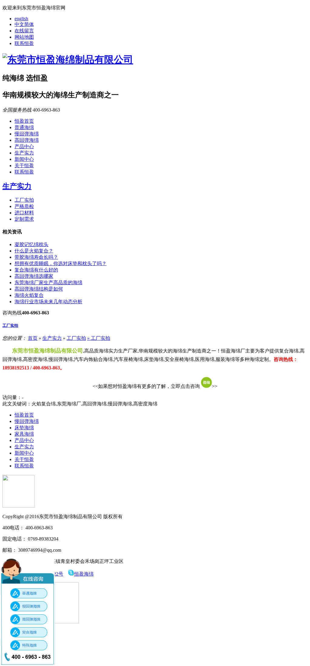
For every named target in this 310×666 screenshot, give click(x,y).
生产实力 (24, 152)
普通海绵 (24, 127)
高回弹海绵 (27, 140)
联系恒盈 (24, 43)
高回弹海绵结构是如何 (39, 288)
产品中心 (24, 146)
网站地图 (24, 37)
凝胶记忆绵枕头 (31, 244)
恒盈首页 (24, 121)
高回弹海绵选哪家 (34, 276)
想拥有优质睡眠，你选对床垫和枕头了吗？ (61, 263)
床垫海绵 (24, 427)
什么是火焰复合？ (34, 250)
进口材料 (24, 212)
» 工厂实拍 (98, 338)
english (21, 18)
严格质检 (24, 206)
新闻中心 (24, 159)
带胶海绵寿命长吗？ (36, 257)
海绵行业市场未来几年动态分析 (48, 301)
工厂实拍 (24, 200)
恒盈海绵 (84, 574)
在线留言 (24, 30)
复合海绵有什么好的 (36, 269)
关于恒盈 (24, 165)
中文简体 (24, 24)
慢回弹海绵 (27, 133)
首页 (33, 338)
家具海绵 (24, 434)
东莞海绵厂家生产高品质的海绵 (48, 282)
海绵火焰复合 (29, 295)
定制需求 (24, 219)
